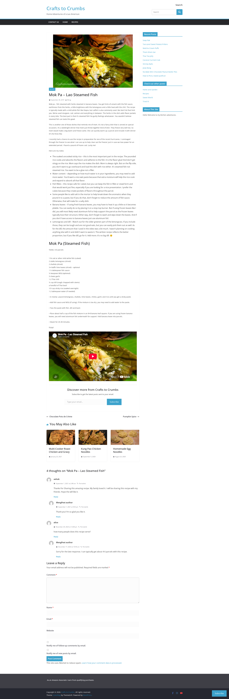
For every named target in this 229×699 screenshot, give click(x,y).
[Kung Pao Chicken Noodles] (93, 431)
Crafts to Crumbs (66, 8)
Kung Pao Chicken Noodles (91, 450)
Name (50, 607)
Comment (52, 574)
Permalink (82, 483)
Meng (69, 100)
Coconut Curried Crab (151, 60)
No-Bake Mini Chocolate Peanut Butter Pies (160, 72)
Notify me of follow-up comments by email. (66, 645)
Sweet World (148, 97)
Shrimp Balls (148, 64)
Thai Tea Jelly (148, 56)
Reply (56, 497)
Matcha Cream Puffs (151, 48)
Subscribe (114, 402)
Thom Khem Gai (149, 52)
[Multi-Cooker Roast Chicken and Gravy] (61, 431)
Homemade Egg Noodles (122, 450)
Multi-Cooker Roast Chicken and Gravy (59, 450)
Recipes (75, 22)
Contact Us (53, 22)
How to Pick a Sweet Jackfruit (154, 76)
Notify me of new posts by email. (61, 653)
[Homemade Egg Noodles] (125, 431)
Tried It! (146, 101)
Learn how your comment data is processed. (102, 663)
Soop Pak (146, 40)
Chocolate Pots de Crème (60, 416)
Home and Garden (150, 89)
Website (50, 630)
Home (65, 22)
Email (50, 619)
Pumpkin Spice (129, 416)
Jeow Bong (147, 68)
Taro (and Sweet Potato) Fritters (155, 44)
